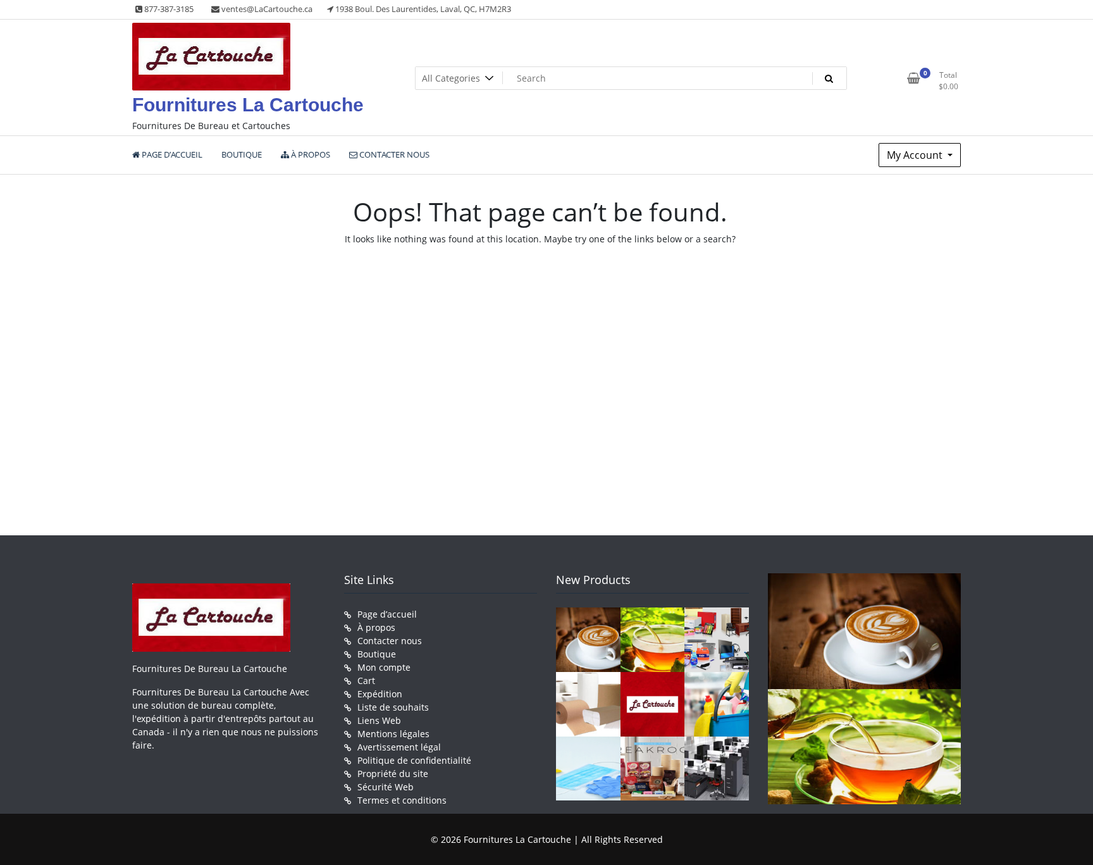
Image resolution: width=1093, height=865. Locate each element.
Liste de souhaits (393, 707)
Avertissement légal (399, 747)
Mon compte (384, 667)
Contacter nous (389, 641)
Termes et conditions (402, 800)
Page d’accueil (387, 614)
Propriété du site (392, 774)
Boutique (376, 654)
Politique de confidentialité (414, 760)
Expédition (379, 694)
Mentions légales (393, 734)
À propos (376, 627)
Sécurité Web (385, 787)
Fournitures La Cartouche (248, 104)
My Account (916, 155)
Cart (366, 681)
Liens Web (379, 720)
